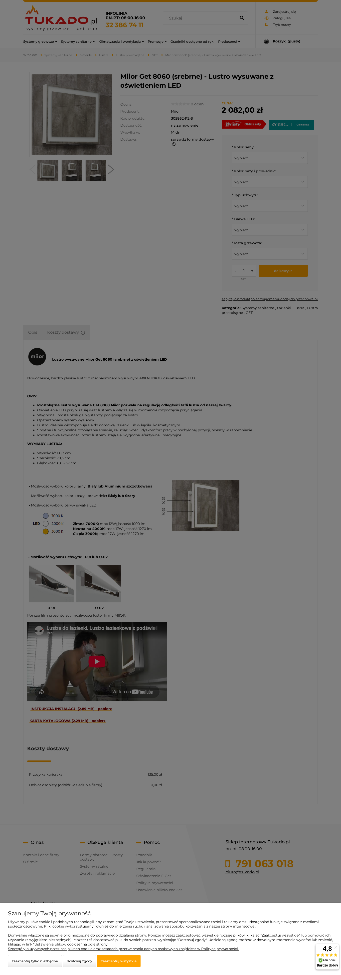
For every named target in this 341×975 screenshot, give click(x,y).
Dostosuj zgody (79, 961)
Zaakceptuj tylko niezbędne (35, 961)
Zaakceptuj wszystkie (119, 961)
